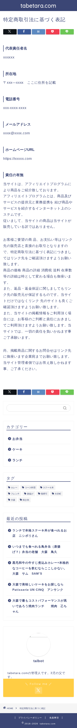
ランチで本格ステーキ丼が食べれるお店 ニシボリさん (39, 533)
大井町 (58, 494)
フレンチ (15, 494)
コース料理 (30, 487)
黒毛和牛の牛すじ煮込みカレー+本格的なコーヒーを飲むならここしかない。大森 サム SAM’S (40, 568)
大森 (13, 500)
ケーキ (17, 449)
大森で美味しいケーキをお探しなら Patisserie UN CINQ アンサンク (39, 587)
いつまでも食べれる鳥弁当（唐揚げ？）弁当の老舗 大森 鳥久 (36, 549)
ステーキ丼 (48, 487)
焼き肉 (26, 500)
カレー (14, 487)
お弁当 (17, 438)
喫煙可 (44, 494)
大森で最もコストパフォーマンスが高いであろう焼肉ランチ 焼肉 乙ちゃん (39, 606)
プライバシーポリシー (30, 718)
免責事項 (54, 718)
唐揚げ (30, 494)
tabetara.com (38, 5)
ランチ (17, 460)
